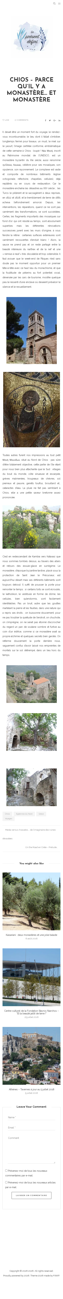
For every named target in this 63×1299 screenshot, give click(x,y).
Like (6, 120)
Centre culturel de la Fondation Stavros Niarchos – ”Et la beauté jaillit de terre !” (31, 1012)
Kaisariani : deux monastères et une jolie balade (31, 935)
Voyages (8, 819)
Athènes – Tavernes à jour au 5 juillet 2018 (31, 1089)
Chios (7, 814)
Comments (22, 120)
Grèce (41, 814)
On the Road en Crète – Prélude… (41, 847)
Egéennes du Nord (24, 814)
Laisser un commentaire (31, 1195)
